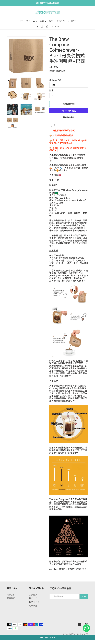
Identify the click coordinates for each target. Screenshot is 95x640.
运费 (63, 71)
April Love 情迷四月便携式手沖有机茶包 (67, 569)
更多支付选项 (68, 117)
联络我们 (11, 598)
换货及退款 (34, 602)
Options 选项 (55, 80)
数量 (51, 90)
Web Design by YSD (80, 634)
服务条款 (33, 606)
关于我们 (11, 595)
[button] (47, 637)
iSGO (71, 634)
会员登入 (33, 595)
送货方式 (33, 598)
